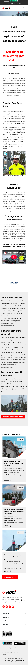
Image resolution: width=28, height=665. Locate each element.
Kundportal (20, 3)
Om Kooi (5, 621)
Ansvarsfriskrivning (7, 652)
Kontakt (5, 624)
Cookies (16, 652)
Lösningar (5, 613)
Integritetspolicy (6, 648)
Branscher (5, 617)
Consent (4, 654)
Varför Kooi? (11, 3)
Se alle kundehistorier (10, 577)
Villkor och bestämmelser (18, 648)
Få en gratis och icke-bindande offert (13, 416)
